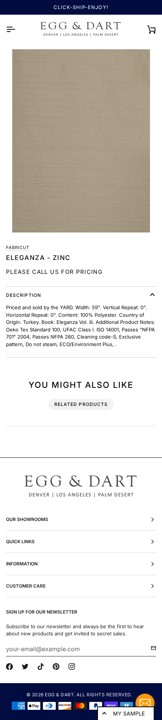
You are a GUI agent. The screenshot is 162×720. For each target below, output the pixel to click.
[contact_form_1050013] (145, 703)
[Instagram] (72, 666)
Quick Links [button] (20, 541)
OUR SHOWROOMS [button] (27, 519)
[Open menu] (17, 29)
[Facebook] (9, 666)
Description (23, 295)
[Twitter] (25, 666)
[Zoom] (81, 140)
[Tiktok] (41, 666)
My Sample (129, 713)
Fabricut (17, 247)
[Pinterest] (56, 666)
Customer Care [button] (26, 586)
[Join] (151, 648)
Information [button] (22, 564)
